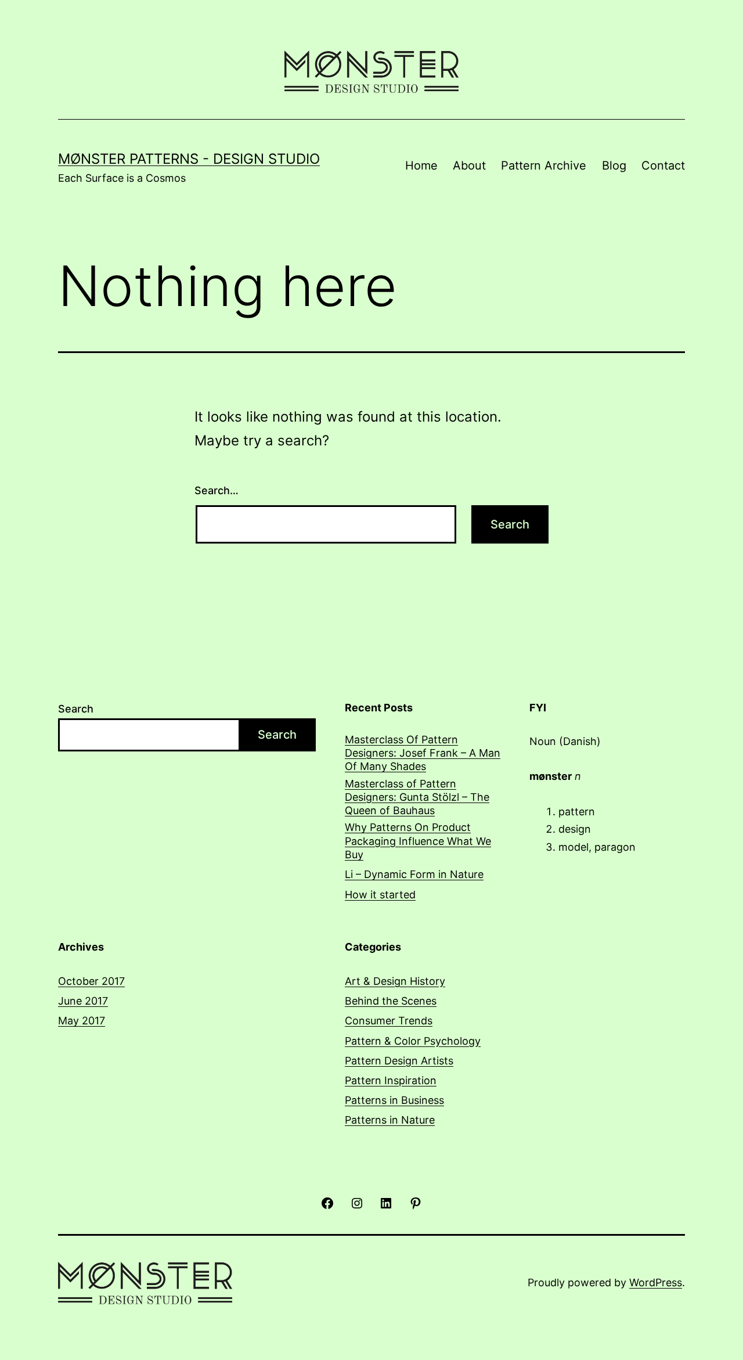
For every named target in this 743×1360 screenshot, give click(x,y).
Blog (614, 165)
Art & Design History (395, 981)
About (469, 165)
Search (75, 709)
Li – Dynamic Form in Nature (414, 874)
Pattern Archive (543, 165)
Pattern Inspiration (391, 1080)
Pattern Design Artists (399, 1061)
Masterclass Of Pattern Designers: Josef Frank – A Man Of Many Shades (422, 753)
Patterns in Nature (390, 1120)
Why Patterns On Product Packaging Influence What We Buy (418, 841)
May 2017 (81, 1020)
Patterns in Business (394, 1100)
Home (421, 165)
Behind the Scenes (391, 1001)
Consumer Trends (388, 1020)
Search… (216, 490)
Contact (663, 165)
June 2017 (83, 1001)
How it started (380, 894)
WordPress (655, 1282)
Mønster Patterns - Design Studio (189, 158)
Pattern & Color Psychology (413, 1041)
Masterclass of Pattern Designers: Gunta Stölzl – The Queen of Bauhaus (417, 797)
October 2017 (91, 981)
